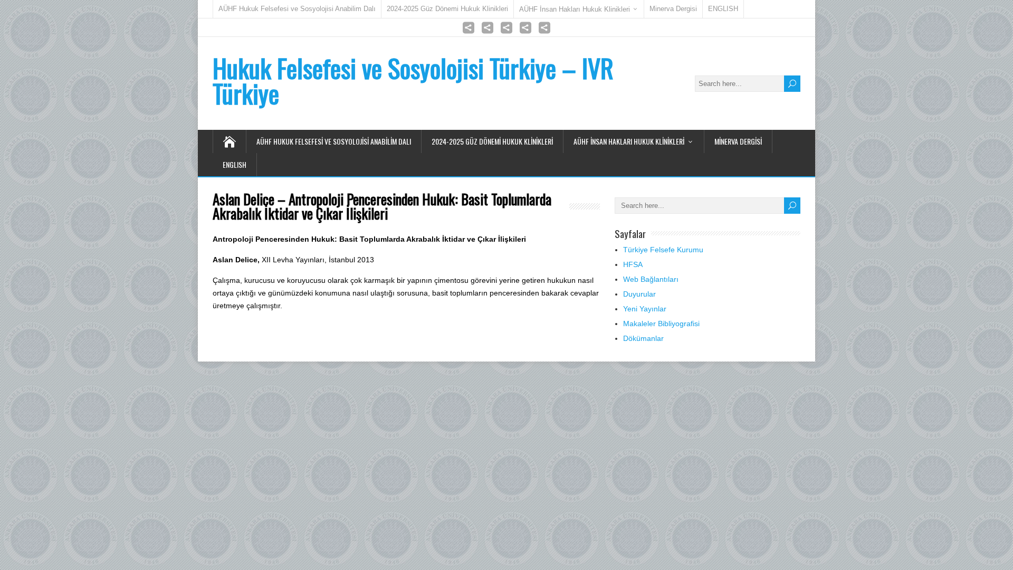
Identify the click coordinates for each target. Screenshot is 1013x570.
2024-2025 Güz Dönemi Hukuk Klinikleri (447, 9)
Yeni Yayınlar (644, 309)
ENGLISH (723, 9)
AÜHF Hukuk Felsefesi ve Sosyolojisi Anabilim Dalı (297, 9)
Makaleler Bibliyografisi (661, 323)
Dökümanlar (643, 338)
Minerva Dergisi (673, 9)
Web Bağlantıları (650, 279)
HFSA (633, 264)
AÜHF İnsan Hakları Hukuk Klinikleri (574, 9)
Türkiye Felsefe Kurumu (663, 249)
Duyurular (639, 294)
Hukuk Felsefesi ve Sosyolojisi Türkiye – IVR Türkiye (413, 80)
